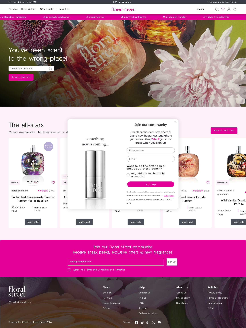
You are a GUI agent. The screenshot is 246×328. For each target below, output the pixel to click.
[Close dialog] (175, 122)
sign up (151, 184)
